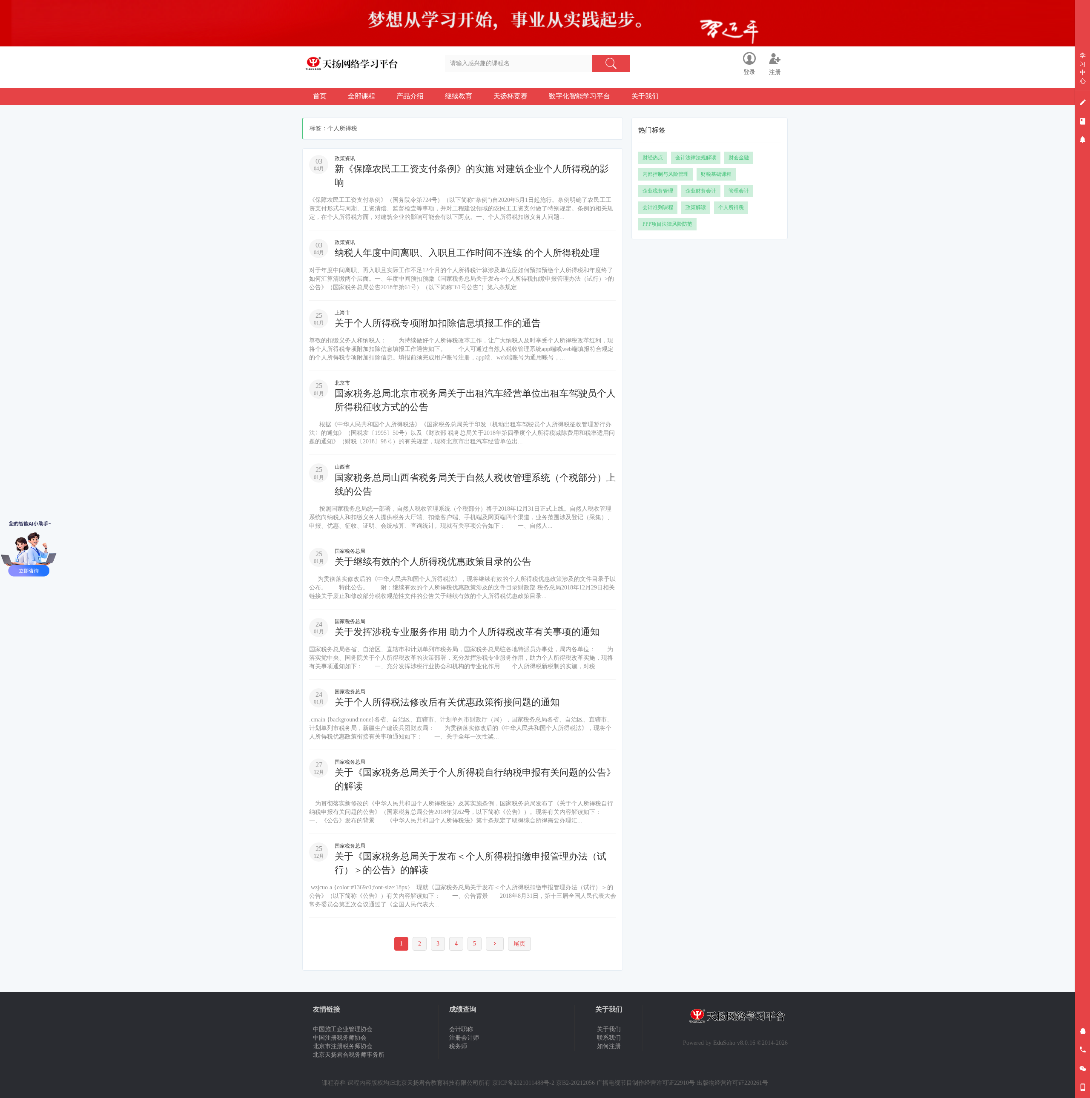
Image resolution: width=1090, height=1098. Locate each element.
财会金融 (739, 158)
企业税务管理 (658, 191)
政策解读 (696, 207)
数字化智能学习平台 (579, 96)
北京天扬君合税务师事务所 (348, 1055)
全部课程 (361, 96)
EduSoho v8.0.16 (734, 1043)
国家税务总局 (350, 551)
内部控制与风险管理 (665, 174)
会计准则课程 (658, 207)
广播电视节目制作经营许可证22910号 (646, 1083)
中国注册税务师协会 (340, 1038)
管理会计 (739, 191)
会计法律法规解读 (695, 158)
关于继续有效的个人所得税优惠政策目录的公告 (433, 561)
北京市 (342, 383)
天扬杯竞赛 (510, 96)
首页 (320, 96)
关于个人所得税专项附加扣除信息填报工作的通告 (438, 323)
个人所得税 (731, 207)
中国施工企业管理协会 (343, 1029)
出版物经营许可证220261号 (732, 1083)
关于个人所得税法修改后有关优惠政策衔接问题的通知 (447, 702)
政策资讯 (345, 158)
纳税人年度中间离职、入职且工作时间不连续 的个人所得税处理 (467, 252)
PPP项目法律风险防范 (667, 224)
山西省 (342, 467)
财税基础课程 (716, 174)
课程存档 (334, 1083)
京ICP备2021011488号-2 (523, 1083)
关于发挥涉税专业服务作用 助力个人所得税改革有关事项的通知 (467, 632)
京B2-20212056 (575, 1083)
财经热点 (653, 158)
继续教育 (458, 96)
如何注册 (609, 1046)
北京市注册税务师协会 (343, 1046)
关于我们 (645, 96)
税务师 (458, 1046)
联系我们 (609, 1038)
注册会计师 (464, 1038)
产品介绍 (410, 96)
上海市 (342, 313)
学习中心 (1083, 68)
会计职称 (461, 1029)
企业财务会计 (701, 191)
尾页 (519, 943)
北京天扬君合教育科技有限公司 (437, 1083)
